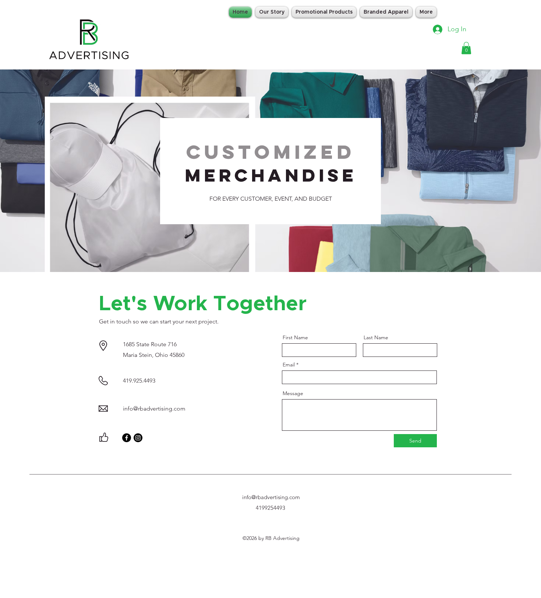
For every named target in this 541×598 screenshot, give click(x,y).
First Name (295, 337)
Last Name (376, 337)
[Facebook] (126, 437)
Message (293, 393)
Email (289, 364)
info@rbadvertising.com (154, 408)
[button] (466, 48)
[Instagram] (138, 437)
